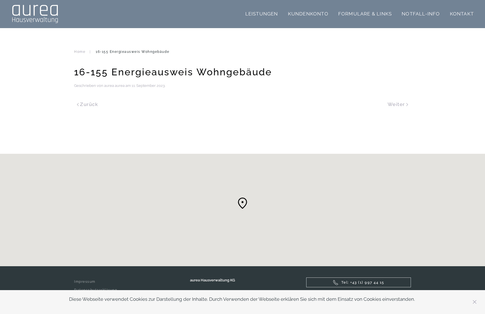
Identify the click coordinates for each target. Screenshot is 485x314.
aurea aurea (114, 85)
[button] (242, 203)
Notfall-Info (421, 14)
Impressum (84, 282)
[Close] (475, 302)
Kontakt (462, 14)
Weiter (396, 104)
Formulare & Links (365, 14)
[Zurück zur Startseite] (35, 14)
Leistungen (261, 14)
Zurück (89, 104)
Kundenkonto (308, 14)
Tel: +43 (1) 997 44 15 (362, 282)
